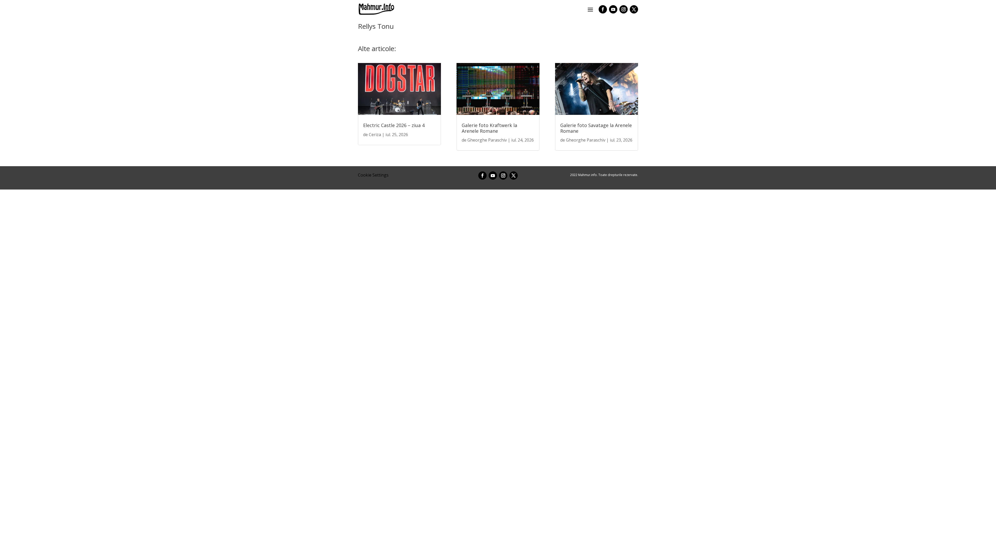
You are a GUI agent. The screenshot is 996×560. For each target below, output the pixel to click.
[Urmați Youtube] (613, 9)
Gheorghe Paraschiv (487, 140)
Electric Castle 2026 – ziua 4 (394, 125)
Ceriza (375, 134)
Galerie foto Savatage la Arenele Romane (596, 128)
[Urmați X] (634, 9)
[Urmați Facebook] (603, 9)
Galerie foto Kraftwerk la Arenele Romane (489, 128)
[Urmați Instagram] (623, 9)
